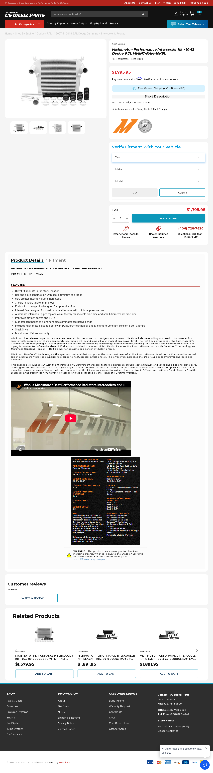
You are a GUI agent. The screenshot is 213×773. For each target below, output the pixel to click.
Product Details (27, 260)
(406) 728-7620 (199, 2)
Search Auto (65, 762)
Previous (16, 650)
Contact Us (145, 2)
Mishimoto (118, 43)
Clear (182, 192)
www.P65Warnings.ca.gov (89, 559)
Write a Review (32, 598)
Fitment (57, 260)
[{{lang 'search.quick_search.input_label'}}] (143, 14)
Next (197, 650)
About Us (129, 2)
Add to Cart (168, 218)
